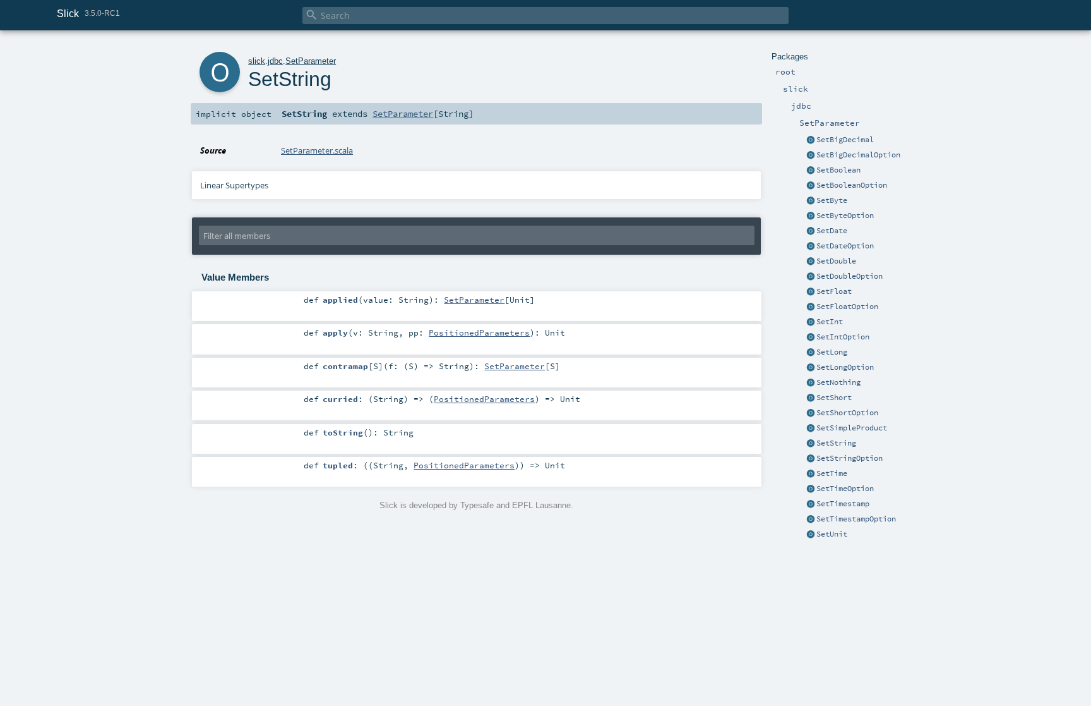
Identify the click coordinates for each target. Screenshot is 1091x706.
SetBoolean (838, 170)
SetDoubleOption (849, 276)
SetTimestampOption (856, 518)
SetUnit (831, 534)
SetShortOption (847, 412)
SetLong (831, 352)
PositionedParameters (479, 332)
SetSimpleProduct (851, 427)
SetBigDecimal (845, 139)
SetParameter (310, 61)
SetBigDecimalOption (858, 154)
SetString (836, 443)
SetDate (831, 230)
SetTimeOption (845, 488)
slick (256, 61)
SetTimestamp (842, 503)
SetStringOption (849, 458)
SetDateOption (845, 245)
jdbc (275, 61)
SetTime (831, 473)
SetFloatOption (847, 306)
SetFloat (834, 291)
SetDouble (836, 261)
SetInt (829, 321)
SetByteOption (845, 215)
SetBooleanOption (851, 185)
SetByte (831, 200)
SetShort (834, 397)
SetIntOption (842, 336)
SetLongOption (845, 367)
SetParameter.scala (317, 150)
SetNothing (838, 382)
